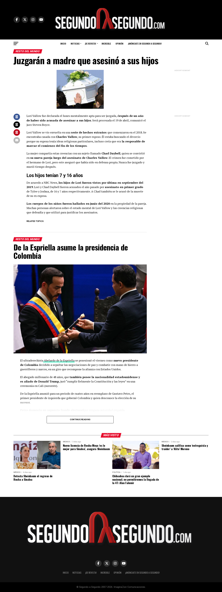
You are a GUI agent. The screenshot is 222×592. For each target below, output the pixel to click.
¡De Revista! (90, 43)
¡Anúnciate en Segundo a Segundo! (145, 43)
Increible (106, 43)
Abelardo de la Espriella (59, 360)
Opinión (119, 43)
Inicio (63, 43)
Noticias (75, 43)
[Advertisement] (183, 92)
